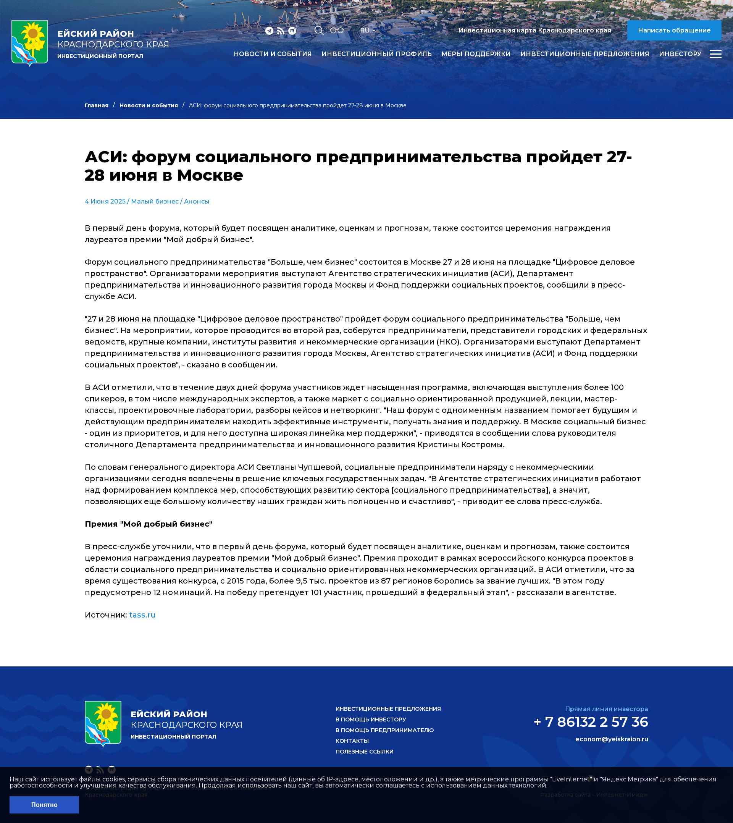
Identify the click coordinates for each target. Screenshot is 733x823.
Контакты (352, 740)
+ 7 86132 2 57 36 (590, 722)
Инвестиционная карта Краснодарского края (535, 30)
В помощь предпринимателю (385, 730)
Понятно (44, 805)
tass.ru (142, 614)
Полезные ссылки (365, 751)
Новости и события (273, 54)
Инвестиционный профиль (376, 54)
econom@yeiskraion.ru (611, 739)
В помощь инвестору (371, 719)
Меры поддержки (476, 54)
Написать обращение (674, 30)
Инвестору (680, 54)
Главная (96, 105)
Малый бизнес (155, 201)
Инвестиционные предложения (584, 54)
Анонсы (197, 201)
